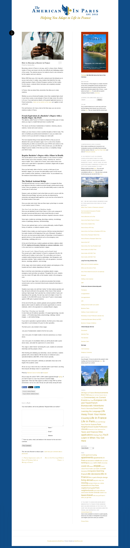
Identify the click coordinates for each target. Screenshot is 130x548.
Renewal (83, 275)
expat (97, 465)
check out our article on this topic (42, 102)
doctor (28, 393)
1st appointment (85, 293)
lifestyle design (102, 477)
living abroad (87, 480)
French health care (90, 468)
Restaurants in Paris (92, 429)
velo (94, 495)
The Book (83, 75)
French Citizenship (87, 408)
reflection (102, 490)
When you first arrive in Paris (88, 268)
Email (50, 431)
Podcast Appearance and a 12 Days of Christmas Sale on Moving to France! (32, 460)
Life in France (31, 391)
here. (86, 110)
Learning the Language (91, 411)
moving (84, 483)
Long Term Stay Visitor (100, 150)
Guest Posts (98, 408)
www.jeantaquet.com (86, 512)
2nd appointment (85, 297)
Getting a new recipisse (87, 279)
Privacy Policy (84, 521)
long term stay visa (98, 480)
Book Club (85, 395)
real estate (97, 490)
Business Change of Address (88, 323)
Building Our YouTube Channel (96, 395)
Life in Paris (88, 421)
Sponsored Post (101, 429)
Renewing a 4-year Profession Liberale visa (92, 315)
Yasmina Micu (30, 65)
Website (50, 435)
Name (50, 427)
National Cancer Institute (34, 372)
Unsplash (45, 372)
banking (84, 463)
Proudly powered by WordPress (55, 541)
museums (85, 485)
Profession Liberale (90, 151)
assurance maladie (93, 460)
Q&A (82, 282)
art (86, 460)
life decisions (94, 474)
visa (97, 495)
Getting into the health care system (90, 304)
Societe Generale (94, 492)
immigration (92, 471)
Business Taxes (85, 308)
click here (97, 93)
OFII (82, 301)
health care (99, 468)
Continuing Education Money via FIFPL (91, 319)
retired (83, 492)
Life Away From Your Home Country (93, 414)
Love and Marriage (100, 422)
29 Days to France (87, 393)
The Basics (84, 290)
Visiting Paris (98, 435)
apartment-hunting (91, 455)
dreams (91, 466)
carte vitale (97, 463)
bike (88, 463)
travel (90, 495)
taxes (84, 495)
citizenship (104, 463)
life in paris (93, 477)
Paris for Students (91, 424)
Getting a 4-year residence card (89, 312)
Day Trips (90, 400)
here (90, 91)
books (91, 463)
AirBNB (83, 455)
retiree (86, 492)
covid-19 (85, 466)
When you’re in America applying (89, 264)
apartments (87, 457)
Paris (82, 424)
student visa (103, 492)
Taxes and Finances (89, 432)
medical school (34, 393)
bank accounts (104, 460)
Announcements (101, 393)
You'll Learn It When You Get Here (94, 438)
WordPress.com (78, 541)
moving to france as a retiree (96, 483)
